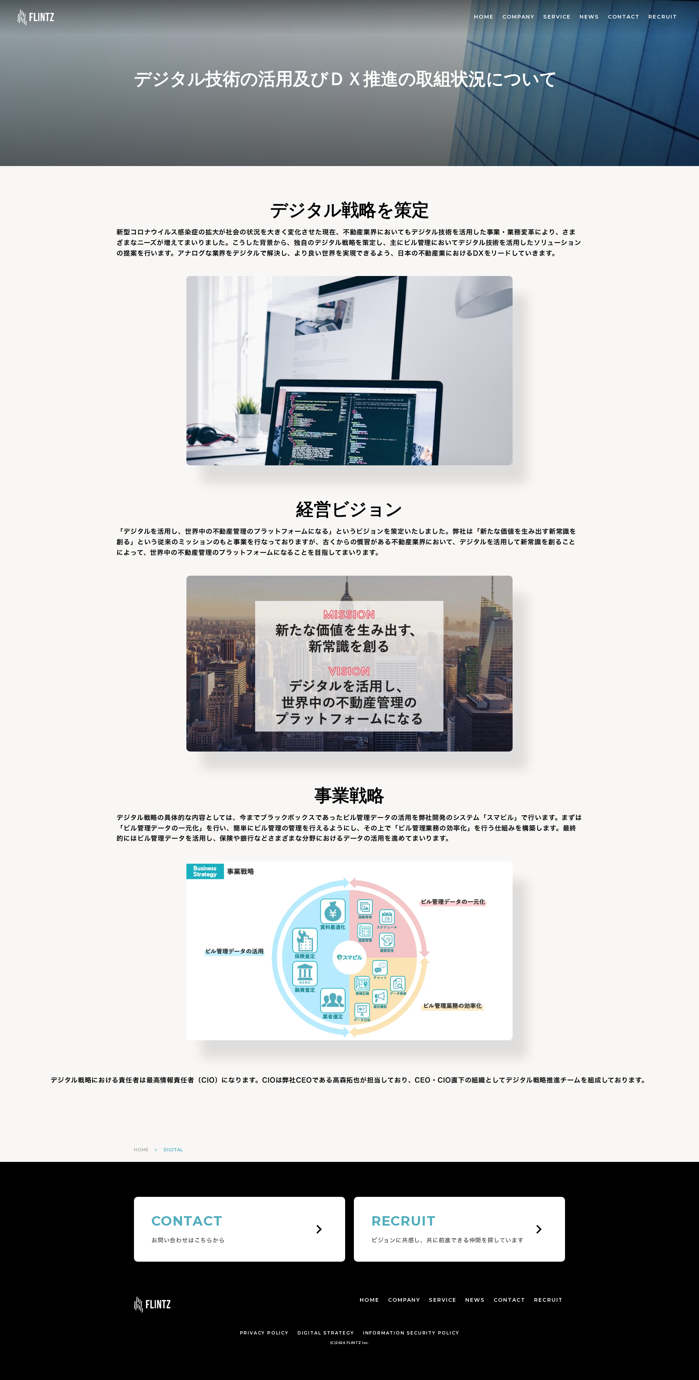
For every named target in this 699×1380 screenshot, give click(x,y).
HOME (483, 16)
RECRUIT (662, 16)
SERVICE (557, 16)
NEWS (589, 16)
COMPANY (518, 16)
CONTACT (624, 16)
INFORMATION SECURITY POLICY (411, 1333)
